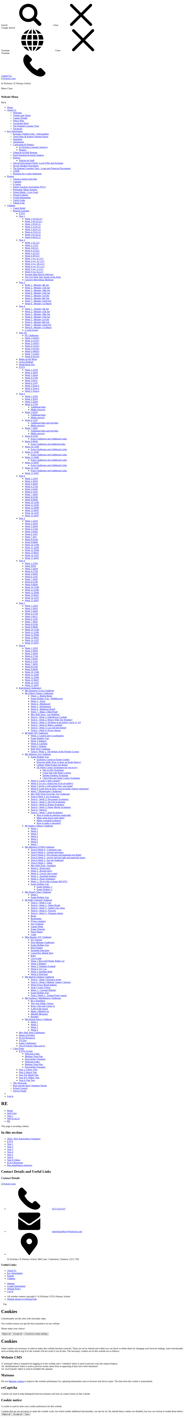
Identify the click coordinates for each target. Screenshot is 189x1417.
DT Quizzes (36, 940)
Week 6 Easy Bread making (44, 985)
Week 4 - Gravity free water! (44, 873)
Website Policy (14, 1289)
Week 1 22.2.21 (32, 242)
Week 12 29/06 (32, 457)
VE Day (23, 1040)
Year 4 (22, 306)
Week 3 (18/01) (32, 343)
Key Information (15, 131)
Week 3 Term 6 (32, 386)
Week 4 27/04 (31, 378)
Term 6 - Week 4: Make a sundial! (46, 725)
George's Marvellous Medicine (39, 279)
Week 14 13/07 (32, 468)
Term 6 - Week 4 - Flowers (43, 910)
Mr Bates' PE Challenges (36, 733)
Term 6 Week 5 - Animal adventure (47, 852)
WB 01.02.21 (13, 1118)
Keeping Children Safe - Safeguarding (31, 134)
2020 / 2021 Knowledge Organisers (23, 1138)
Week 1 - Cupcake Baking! (43, 990)
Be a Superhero (38, 1000)
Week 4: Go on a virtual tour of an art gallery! (52, 783)
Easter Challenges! (27, 1043)
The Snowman (20, 1083)
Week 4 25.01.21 (33, 232)
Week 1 (34, 828)
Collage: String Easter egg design (52, 765)
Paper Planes (37, 932)
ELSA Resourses (15, 1162)
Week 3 (34, 833)
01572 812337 (59, 1209)
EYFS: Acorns (26, 1051)
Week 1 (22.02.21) (33, 219)
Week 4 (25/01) (32, 346)
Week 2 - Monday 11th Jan (37, 287)
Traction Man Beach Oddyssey (39, 274)
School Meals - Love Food (25, 192)
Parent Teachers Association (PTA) (29, 187)
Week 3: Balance (39, 741)
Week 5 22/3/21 (32, 253)
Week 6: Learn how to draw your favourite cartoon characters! (60, 788)
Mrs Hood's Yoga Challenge (38, 892)
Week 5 (34, 839)
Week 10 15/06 (32, 446)
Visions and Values (22, 115)
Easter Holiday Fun (40, 738)
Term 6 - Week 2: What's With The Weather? (51, 720)
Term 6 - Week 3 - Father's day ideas (48, 908)
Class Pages (18, 1048)
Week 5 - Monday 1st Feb (37, 295)
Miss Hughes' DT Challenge (38, 937)
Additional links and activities (44, 423)
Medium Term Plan (34, 1056)
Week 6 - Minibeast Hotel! (43, 709)
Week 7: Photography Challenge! (46, 791)
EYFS (22, 213)
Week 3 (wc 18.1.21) (34, 264)
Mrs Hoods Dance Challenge (38, 1019)
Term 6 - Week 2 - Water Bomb (45, 905)
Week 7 (34, 844)
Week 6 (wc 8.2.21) (34, 272)
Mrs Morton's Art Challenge (38, 754)
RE (8, 1121)
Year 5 (22, 603)
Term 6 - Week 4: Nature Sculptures (47, 804)
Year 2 (22, 240)
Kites (33, 955)
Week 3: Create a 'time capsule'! (45, 780)
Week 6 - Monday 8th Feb (37, 298)
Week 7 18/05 (31, 428)
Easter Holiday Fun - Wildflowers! (47, 698)
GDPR (16, 171)
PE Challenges (32, 335)
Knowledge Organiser (35, 1059)
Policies (16, 158)
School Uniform (20, 195)
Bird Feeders (37, 947)
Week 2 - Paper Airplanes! (43, 879)
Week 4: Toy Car (39, 969)
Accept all (17, 1334)
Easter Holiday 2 (44, 889)
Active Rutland (26, 362)
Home (10, 107)
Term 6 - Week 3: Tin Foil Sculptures (48, 802)
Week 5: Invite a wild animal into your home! (52, 786)
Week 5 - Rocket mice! (41, 871)
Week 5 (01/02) (32, 348)
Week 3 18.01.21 (33, 229)
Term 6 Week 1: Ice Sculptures (45, 796)
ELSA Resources (27, 1038)
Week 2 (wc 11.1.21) (34, 261)
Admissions (18, 142)
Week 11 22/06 (32, 452)
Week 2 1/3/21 (31, 245)
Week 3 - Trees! (38, 701)
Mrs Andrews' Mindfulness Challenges (43, 998)
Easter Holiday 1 (44, 887)
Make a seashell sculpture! (49, 820)
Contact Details (20, 118)
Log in (10, 1096)
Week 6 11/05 (31, 383)
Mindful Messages (39, 1014)
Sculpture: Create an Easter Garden (53, 759)
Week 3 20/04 (31, 375)
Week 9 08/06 (31, 441)
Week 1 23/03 (31, 370)
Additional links (38, 407)
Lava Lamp (36, 958)
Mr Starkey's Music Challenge (39, 826)
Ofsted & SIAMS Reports (25, 152)
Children (11, 205)
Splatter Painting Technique (55, 775)
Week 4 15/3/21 (32, 250)
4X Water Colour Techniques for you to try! (57, 767)
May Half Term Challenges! (32, 1032)
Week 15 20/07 (32, 473)
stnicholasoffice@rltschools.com (67, 1231)
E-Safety (17, 184)
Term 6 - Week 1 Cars (41, 902)
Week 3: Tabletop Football (43, 966)
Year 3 (22, 282)
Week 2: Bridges (38, 963)
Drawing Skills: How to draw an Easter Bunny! (59, 762)
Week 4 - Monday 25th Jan (37, 293)
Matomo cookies (16, 1381)
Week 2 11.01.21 (33, 226)
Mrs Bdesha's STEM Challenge (39, 847)
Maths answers (38, 417)
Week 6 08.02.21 (33, 237)
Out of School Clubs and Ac (32, 1046)
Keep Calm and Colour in (43, 1006)
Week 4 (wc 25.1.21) (34, 266)
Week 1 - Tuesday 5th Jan (37, 309)
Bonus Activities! (27, 1035)
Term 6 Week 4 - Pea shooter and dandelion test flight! (56, 855)
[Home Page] (8, 78)
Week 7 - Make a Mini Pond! (44, 712)
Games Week (37, 926)
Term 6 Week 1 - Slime (41, 863)
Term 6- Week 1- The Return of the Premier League (55, 751)
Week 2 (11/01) (32, 340)
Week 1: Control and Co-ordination (47, 735)
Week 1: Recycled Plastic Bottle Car (48, 961)
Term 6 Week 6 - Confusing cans (46, 849)
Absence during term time (25, 179)
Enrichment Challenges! (30, 688)
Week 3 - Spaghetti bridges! (44, 876)
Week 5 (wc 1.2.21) (34, 269)
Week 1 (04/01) (32, 338)
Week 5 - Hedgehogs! (41, 706)
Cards (33, 934)
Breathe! (35, 1016)
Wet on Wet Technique (53, 770)
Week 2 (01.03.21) (33, 221)
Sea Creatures (37, 924)
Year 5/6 (23, 332)
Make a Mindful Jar (40, 1011)
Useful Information (22, 197)
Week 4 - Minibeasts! (40, 704)
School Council (20, 1088)
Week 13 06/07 (32, 462)
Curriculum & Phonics (23, 144)
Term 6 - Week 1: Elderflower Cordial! (49, 717)
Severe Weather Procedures (26, 165)
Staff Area (12, 1113)
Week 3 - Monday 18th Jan (37, 290)
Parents (10, 176)
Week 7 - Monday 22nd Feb (38, 301)
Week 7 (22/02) (32, 354)
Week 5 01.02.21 (33, 234)
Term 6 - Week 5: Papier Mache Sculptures (51, 807)
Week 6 (34, 841)
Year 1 (22, 216)
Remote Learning (21, 211)
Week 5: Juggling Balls (41, 971)
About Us (11, 110)
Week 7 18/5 (31, 537)
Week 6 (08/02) (32, 351)
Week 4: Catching (39, 743)
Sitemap (11, 1283)
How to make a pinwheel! (49, 823)
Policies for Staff (26, 160)
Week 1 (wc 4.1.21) (34, 258)
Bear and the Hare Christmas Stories (30, 1085)
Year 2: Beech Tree (28, 1072)
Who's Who (18, 120)
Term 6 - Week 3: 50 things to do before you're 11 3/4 (56, 722)
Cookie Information (16, 1286)
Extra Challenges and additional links (48, 444)
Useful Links (19, 200)
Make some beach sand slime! (51, 818)
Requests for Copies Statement (27, 173)
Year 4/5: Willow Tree (29, 1077)
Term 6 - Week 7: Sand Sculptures (47, 812)
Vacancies (17, 128)
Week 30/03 (30, 566)
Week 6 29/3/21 (32, 256)
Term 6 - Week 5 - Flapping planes (47, 913)
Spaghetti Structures (40, 950)
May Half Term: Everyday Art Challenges (50, 794)
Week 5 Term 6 (32, 391)
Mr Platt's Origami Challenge (38, 900)
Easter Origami (38, 929)
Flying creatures (38, 921)
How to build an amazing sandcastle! (54, 815)
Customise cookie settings (36, 1334)
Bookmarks (36, 918)
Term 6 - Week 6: (39, 810)
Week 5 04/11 (31, 380)
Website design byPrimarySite (22, 1299)
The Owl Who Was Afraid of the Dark (43, 277)
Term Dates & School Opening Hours (30, 136)
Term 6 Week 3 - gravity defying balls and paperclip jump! (58, 857)
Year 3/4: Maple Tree (29, 1075)
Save (27, 1414)
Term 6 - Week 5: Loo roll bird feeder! (48, 727)
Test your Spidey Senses (42, 1003)
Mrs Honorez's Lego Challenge (39, 690)
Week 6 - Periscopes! (40, 868)
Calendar (17, 181)
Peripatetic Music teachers (25, 189)
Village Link (19, 203)
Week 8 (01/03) (32, 356)
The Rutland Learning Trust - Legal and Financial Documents (42, 168)
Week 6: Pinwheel (39, 974)
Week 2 (34, 831)
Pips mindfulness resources (19, 1165)
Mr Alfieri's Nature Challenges (39, 693)
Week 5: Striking (38, 746)
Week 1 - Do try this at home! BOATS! (49, 881)
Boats (33, 916)
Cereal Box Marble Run (42, 953)
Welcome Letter (32, 1054)
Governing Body (21, 123)
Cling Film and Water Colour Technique (61, 778)
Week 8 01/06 (31, 436)
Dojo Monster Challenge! (42, 942)
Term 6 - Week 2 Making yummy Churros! (51, 982)
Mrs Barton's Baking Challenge (39, 977)
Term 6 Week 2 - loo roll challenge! (47, 860)
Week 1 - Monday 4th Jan (37, 285)
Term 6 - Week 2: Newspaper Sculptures (50, 799)
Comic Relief (19, 208)
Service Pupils (19, 1091)
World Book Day (27, 364)
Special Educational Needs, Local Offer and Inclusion (38, 163)
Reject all (6, 1334)
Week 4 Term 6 (32, 388)
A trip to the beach (39, 1008)
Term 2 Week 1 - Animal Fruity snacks (49, 995)
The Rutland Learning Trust (26, 126)
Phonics (22, 150)
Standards (17, 139)
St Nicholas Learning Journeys (33, 147)
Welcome (17, 112)
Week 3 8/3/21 (31, 248)
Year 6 (22, 645)
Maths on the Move (28, 359)
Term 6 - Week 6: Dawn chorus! (46, 730)
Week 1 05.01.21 (33, 224)
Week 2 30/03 (31, 372)
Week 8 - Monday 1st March (38, 303)
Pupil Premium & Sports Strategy (28, 155)
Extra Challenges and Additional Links (49, 439)
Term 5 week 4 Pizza (40, 987)
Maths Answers (38, 409)
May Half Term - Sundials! (43, 865)
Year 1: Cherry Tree (28, 1069)
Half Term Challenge (40, 749)
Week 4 (34, 836)
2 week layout (31, 330)
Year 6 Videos (13, 1160)
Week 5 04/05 (31, 412)
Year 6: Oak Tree (27, 1080)
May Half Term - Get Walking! (45, 714)
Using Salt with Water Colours (57, 773)
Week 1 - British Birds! (41, 696)
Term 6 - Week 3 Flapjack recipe (46, 979)
